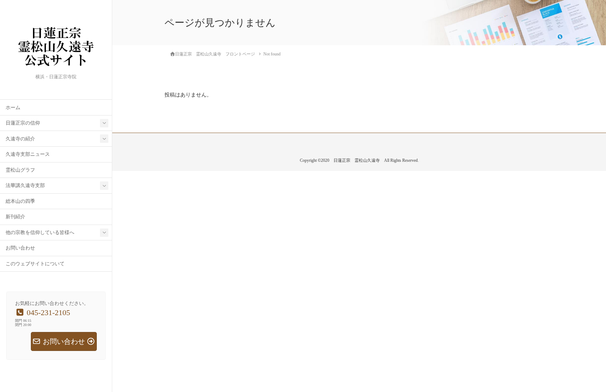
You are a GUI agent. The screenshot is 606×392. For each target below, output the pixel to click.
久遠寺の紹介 (20, 138)
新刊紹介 (15, 216)
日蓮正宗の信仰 (23, 123)
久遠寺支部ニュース (28, 154)
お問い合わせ (20, 248)
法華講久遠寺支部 (25, 185)
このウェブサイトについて (35, 263)
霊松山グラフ (20, 170)
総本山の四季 (20, 201)
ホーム (13, 107)
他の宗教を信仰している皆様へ (40, 232)
